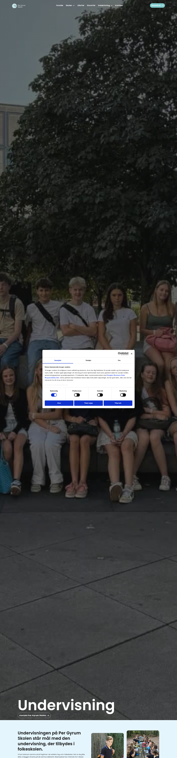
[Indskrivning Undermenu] (112, 5)
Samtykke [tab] (57, 360)
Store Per (91, 5)
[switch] (77, 395)
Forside (59, 5)
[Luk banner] (131, 353)
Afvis (59, 403)
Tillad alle (118, 403)
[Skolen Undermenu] (74, 5)
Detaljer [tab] (88, 360)
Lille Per (80, 5)
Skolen (69, 5)
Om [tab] (119, 360)
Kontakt (119, 5)
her (66, 385)
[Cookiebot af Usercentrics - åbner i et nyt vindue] (119, 353)
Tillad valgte (88, 403)
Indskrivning (104, 5)
